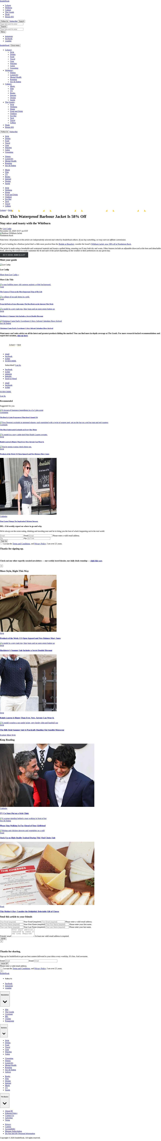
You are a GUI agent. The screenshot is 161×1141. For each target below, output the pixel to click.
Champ (8, 1019)
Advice (8, 1072)
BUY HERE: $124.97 (14, 255)
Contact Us (9, 1115)
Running (13, 79)
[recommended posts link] (28, 631)
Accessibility (10, 1129)
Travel (12, 59)
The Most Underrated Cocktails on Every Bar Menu (18, 430)
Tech (12, 118)
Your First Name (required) (34, 924)
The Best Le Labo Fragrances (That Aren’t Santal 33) (19, 417)
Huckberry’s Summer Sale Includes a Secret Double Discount (21, 316)
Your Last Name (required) (34, 927)
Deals (7, 14)
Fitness (13, 73)
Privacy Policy (40, 544)
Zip (25, 538)
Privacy (8, 1124)
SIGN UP (4, 964)
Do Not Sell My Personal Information (20, 1133)
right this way (96, 561)
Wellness (8, 8)
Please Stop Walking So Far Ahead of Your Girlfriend (23, 826)
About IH (9, 1111)
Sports (12, 100)
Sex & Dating (15, 82)
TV (11, 91)
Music (12, 86)
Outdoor (13, 114)
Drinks (12, 54)
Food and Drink (16, 111)
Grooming (14, 68)
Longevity (14, 75)
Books (12, 93)
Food (12, 57)
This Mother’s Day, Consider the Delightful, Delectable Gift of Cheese (29, 911)
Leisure (8, 5)
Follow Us (4, 21)
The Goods (9, 12)
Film (12, 88)
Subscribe (13, 21)
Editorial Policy (11, 1113)
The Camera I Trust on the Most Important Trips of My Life (21, 292)
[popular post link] (21, 410)
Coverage (9, 1014)
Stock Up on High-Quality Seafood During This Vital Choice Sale (27, 838)
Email (26, 536)
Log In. (18, 365)
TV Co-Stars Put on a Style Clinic (14, 813)
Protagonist (9, 1021)
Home (12, 109)
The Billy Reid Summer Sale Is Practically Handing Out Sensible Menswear (32, 730)
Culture (8, 10)
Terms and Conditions (21, 544)
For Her (13, 116)
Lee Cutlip (7, 229)
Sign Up (4, 541)
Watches (13, 63)
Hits (6, 1010)
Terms (7, 1120)
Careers (8, 1127)
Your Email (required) (32, 922)
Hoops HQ (9, 17)
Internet (13, 95)
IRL (6, 1016)
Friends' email (5, 936)
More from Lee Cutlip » (9, 275)
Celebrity (3, 516)
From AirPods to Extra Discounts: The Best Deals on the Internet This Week (26, 304)
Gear (12, 61)
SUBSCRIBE (10, 361)
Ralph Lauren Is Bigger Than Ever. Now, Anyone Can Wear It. (22, 442)
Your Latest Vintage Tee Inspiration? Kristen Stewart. (19, 521)
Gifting (13, 123)
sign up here (22, 336)
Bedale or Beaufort (66, 244)
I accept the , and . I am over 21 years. (32, 544)
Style (12, 52)
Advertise (9, 1118)
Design (13, 98)
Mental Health (15, 77)
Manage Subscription (13, 1131)
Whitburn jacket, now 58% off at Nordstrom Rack (111, 244)
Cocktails (3, 425)
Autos (12, 66)
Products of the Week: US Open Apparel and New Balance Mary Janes (24, 454)
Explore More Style (8, 735)
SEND (3, 939)
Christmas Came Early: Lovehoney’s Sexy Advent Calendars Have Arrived (26, 328)
